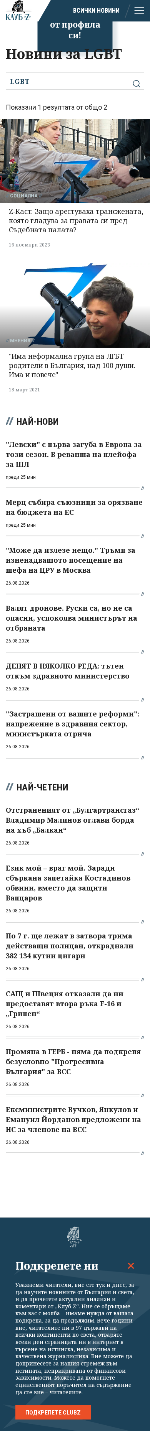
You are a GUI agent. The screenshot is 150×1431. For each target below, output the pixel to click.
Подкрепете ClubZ (53, 1413)
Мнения (20, 340)
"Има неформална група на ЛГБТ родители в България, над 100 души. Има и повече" (72, 365)
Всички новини (96, 10)
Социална (24, 196)
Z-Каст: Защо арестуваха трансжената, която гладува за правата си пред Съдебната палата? (76, 220)
